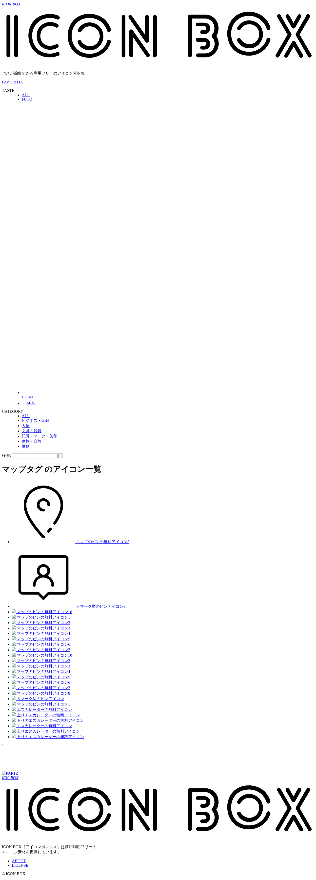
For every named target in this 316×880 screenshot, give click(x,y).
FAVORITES (12, 82)
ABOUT (19, 861)
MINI (31, 403)
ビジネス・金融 (35, 420)
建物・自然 (31, 441)
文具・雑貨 (31, 431)
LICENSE (20, 865)
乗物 (26, 446)
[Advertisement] (92, 759)
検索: (6, 455)
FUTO (27, 99)
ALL (26, 95)
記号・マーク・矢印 (39, 436)
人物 (26, 426)
